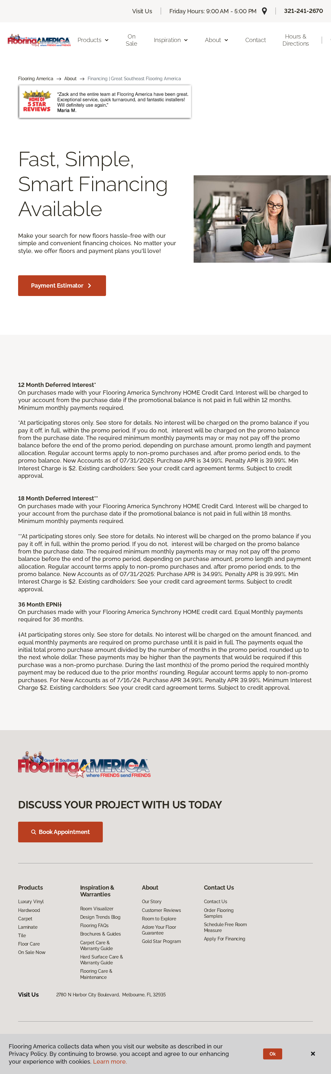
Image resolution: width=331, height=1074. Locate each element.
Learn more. (110, 1061)
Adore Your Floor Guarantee (159, 930)
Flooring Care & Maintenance (96, 974)
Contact (255, 40)
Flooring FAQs (94, 925)
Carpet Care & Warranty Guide (96, 945)
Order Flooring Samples (219, 913)
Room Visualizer (96, 908)
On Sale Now (31, 952)
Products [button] (89, 40)
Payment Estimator (57, 285)
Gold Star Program (161, 941)
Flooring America (35, 78)
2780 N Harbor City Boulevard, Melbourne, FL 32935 (111, 994)
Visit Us (142, 11)
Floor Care (29, 944)
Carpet (25, 918)
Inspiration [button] (167, 40)
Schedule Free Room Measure (225, 927)
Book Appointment (64, 831)
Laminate (27, 927)
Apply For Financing (224, 938)
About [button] (213, 40)
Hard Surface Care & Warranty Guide (101, 959)
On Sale (131, 40)
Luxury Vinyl (31, 901)
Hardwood (29, 910)
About (70, 78)
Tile (22, 935)
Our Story (152, 901)
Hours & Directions (296, 40)
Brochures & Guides (100, 934)
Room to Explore (159, 918)
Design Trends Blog (100, 917)
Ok (273, 1054)
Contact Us (216, 901)
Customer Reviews (161, 910)
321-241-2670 (303, 10)
